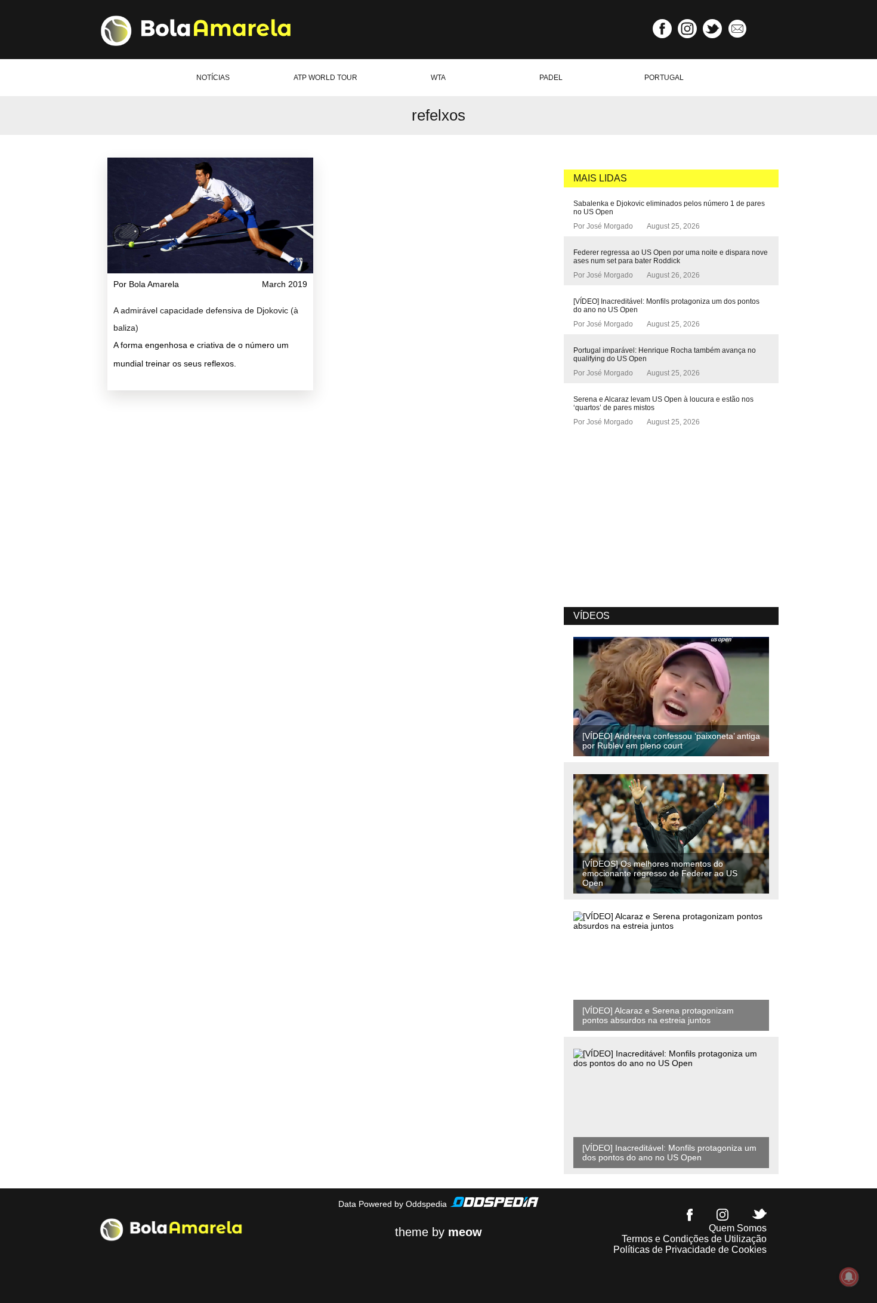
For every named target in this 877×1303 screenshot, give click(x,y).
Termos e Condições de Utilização (694, 1239)
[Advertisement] (653, 518)
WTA (438, 77)
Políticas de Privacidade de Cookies (690, 1250)
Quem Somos (738, 1228)
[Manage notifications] (849, 1276)
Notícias (213, 77)
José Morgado (609, 226)
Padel (551, 77)
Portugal (664, 77)
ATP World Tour (325, 77)
